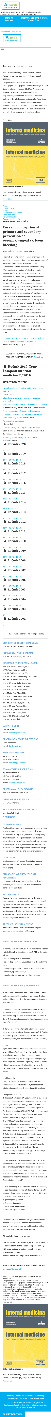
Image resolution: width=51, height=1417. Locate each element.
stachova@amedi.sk (17, 733)
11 (6, 460)
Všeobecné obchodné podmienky (30, 1396)
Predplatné (7, 199)
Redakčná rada (9, 215)
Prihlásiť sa (38, 357)
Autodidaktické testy (11, 219)
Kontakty (10, 1396)
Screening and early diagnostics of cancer (20, 437)
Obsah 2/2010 (8, 208)
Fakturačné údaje (37, 1398)
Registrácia (16, 32)
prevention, (7, 338)
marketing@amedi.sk (17, 763)
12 (4, 460)
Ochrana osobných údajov (17, 1398)
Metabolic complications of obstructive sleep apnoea (25, 404)
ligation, (13, 341)
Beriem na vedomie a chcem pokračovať (34, 19)
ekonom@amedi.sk (17, 783)
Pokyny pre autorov (10, 217)
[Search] (48, 51)
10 (9, 460)
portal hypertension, (20, 338)
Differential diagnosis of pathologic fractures (21, 427)
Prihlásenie (5, 32)
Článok (5, 206)
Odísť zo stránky (9, 19)
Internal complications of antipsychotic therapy (22, 398)
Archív (5, 210)
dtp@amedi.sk (15, 746)
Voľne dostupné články (12, 213)
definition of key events (26, 341)
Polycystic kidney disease (13, 421)
